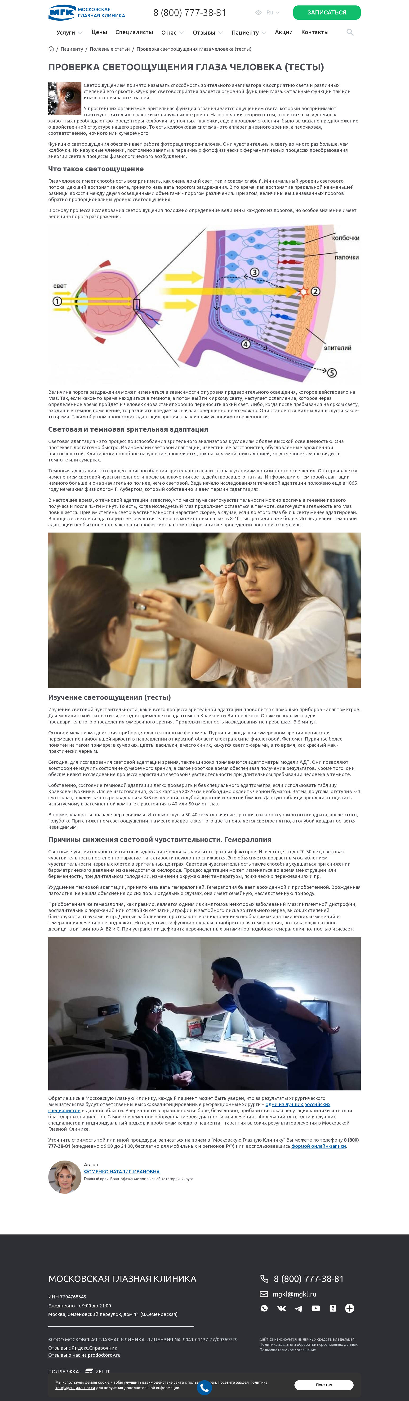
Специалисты (134, 32)
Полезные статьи (110, 49)
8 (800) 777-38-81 (190, 12)
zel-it (103, 1371)
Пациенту (245, 33)
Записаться (327, 12)
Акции (284, 32)
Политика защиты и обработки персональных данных (309, 1344)
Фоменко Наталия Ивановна (122, 1171)
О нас (168, 33)
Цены (99, 32)
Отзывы (204, 33)
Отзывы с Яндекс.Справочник (82, 1348)
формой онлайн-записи (318, 1146)
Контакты (315, 32)
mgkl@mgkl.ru (294, 1294)
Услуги (66, 33)
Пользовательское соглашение (288, 1350)
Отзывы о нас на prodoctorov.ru (84, 1355)
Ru (270, 12)
